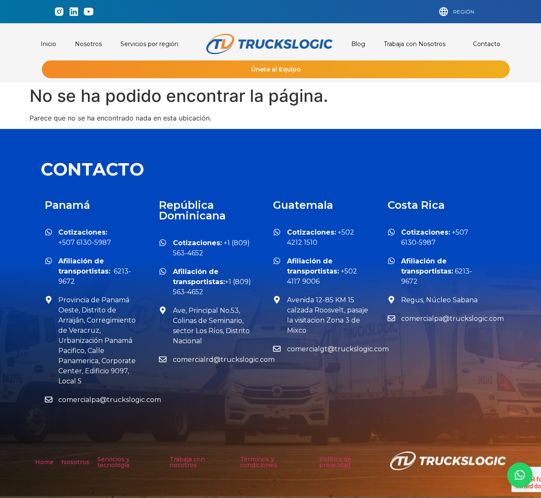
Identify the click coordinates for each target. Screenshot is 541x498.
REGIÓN (463, 11)
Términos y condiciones (258, 462)
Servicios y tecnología (113, 462)
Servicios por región (149, 44)
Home (44, 462)
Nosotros (88, 44)
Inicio (48, 44)
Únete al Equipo (276, 69)
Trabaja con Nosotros (414, 44)
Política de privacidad (335, 462)
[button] (520, 475)
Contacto (486, 44)
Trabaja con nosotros (187, 462)
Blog (358, 44)
